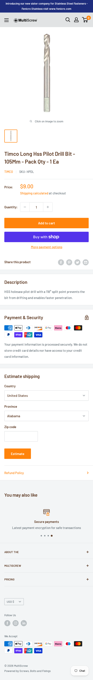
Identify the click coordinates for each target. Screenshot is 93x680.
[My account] (76, 19)
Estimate (17, 454)
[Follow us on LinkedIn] (24, 623)
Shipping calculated (34, 193)
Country (10, 386)
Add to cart (46, 223)
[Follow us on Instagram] (16, 623)
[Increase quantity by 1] (47, 207)
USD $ (10, 601)
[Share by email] (86, 262)
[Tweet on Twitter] (77, 262)
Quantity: (11, 207)
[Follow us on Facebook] (7, 623)
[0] (85, 19)
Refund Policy (14, 473)
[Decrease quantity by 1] (24, 207)
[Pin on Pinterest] (69, 262)
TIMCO (8, 172)
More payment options (46, 247)
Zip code (10, 427)
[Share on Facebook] (61, 262)
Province (10, 406)
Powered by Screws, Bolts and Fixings (27, 671)
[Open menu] (6, 20)
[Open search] (68, 19)
